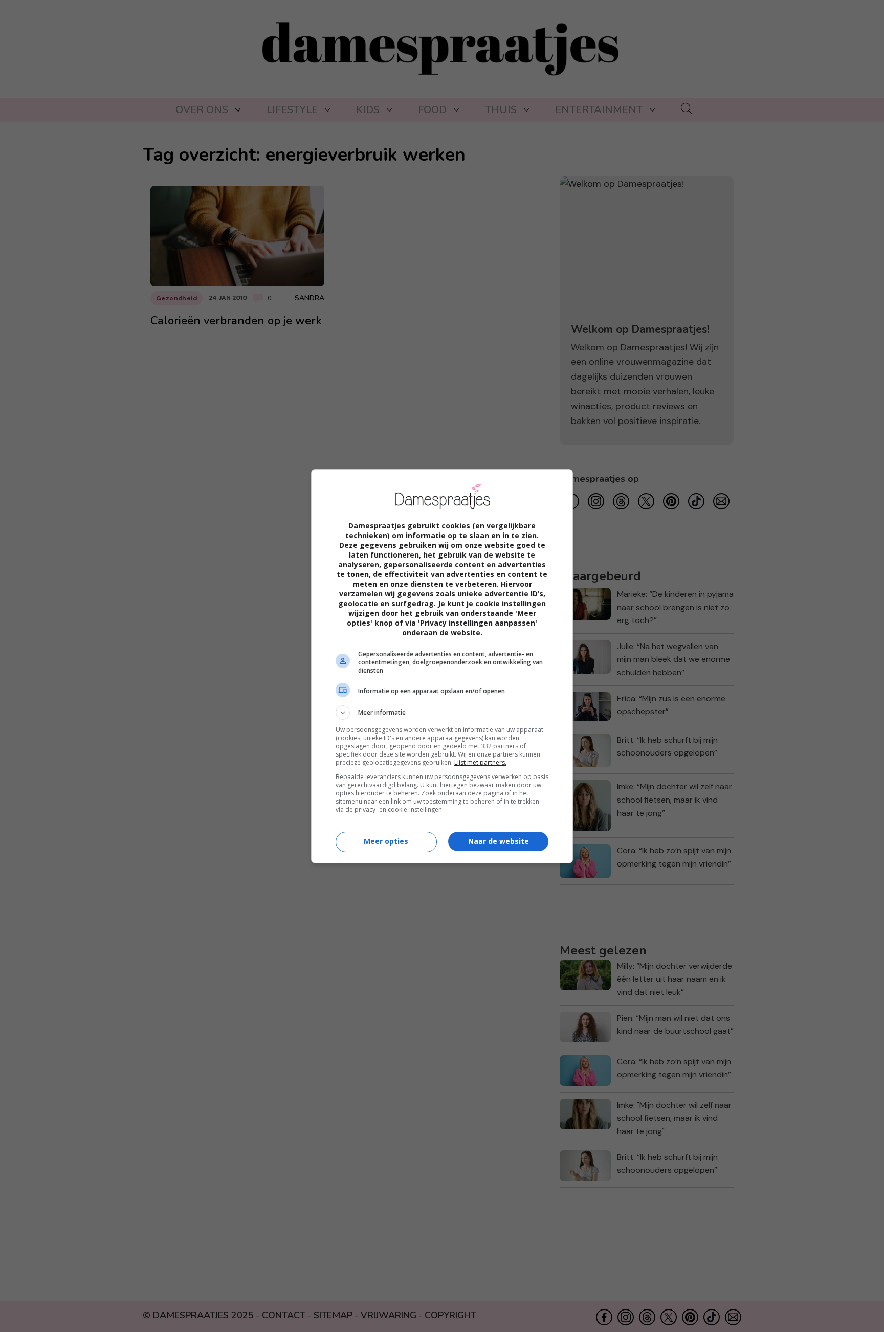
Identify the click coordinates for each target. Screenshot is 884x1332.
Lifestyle (292, 110)
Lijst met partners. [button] (480, 762)
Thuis (501, 110)
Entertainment (599, 110)
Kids (368, 110)
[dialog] (442, 666)
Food (432, 110)
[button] (442, 712)
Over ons (201, 110)
